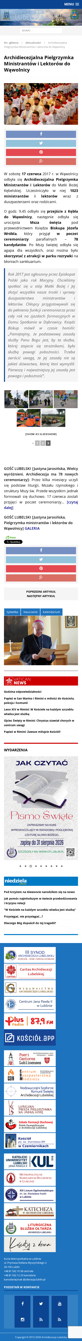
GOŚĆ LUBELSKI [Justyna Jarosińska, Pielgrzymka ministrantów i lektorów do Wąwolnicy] (38, 523)
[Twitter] (41, 1304)
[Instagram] (22, 1320)
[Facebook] (22, 1304)
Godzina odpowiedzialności (22, 692)
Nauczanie (30, 612)
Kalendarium (51, 612)
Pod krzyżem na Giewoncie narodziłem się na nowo (39, 892)
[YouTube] (59, 1304)
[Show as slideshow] (41, 434)
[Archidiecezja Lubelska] (41, 17)
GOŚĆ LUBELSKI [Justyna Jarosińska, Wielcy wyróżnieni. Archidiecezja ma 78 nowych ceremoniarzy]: (41, 474)
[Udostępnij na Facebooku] (41, 134)
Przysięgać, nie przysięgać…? (23, 916)
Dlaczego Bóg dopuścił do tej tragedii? (30, 923)
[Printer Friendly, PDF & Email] (10, 537)
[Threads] (59, 1320)
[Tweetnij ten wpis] (41, 143)
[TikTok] (41, 1320)
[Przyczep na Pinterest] (41, 152)
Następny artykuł (41, 596)
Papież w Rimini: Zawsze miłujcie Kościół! (32, 732)
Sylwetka (12, 612)
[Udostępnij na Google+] (41, 161)
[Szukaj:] (41, 30)
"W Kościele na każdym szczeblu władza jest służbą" (40, 910)
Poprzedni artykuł (41, 591)
